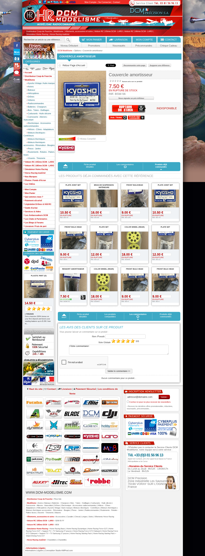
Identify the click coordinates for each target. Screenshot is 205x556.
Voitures (31, 100)
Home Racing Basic (57, 529)
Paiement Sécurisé (86, 389)
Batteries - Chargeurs (36, 107)
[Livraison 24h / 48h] (39, 262)
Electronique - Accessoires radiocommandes (37, 124)
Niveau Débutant (69, 45)
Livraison (67, 389)
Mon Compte (90, 2)
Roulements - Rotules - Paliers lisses (39, 153)
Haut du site (35, 389)
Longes (84, 517)
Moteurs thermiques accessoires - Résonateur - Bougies (39, 143)
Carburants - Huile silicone (39, 113)
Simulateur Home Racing (37, 34)
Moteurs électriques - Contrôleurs (35, 134)
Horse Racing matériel (59, 34)
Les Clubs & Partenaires (35, 218)
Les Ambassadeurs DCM (36, 215)
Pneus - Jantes (34, 149)
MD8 (57, 525)
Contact (116, 2)
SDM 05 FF (59, 521)
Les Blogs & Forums (34, 222)
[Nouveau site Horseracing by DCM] (39, 51)
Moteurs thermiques (36, 139)
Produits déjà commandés (161, 165)
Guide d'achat (30, 207)
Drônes (30, 97)
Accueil (28, 72)
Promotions (94, 45)
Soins (91, 517)
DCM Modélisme (65, 50)
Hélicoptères (33, 93)
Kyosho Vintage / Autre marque (41, 83)
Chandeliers (52, 540)
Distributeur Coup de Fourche (39, 31)
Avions (30, 87)
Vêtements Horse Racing (104, 517)
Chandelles (62, 540)
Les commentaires (125, 164)
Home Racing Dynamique (76, 529)
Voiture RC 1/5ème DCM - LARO (108, 31)
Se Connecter (104, 2)
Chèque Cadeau (168, 45)
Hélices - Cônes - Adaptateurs (40, 129)
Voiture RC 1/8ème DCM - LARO (138, 31)
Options (77, 50)
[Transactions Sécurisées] (152, 428)
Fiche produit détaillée (90, 165)
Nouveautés (119, 45)
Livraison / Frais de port (35, 226)
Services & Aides (32, 211)
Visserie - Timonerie (36, 158)
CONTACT (171, 39)
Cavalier (70, 517)
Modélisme (58, 31)
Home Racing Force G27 (97, 529)
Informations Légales (34, 550)
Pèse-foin (57, 499)
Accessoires (60, 517)
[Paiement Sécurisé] (39, 241)
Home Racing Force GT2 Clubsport (87, 531)
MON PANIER (94, 39)
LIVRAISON (121, 39)
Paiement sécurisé (33, 200)
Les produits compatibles (110, 315)
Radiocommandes (35, 103)
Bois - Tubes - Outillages (38, 110)
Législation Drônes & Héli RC (37, 204)
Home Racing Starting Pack (81, 533)
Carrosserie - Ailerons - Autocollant (36, 118)
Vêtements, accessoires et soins (79, 31)
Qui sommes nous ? (33, 196)
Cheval (77, 517)
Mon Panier (29, 192)
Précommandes (143, 45)
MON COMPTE (144, 39)
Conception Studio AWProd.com (59, 550)
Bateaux (31, 90)
